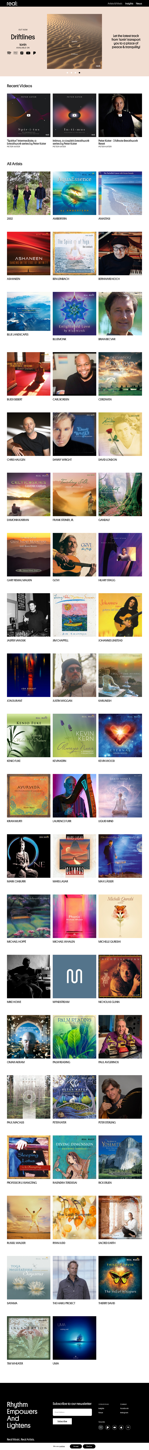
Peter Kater (13, 147)
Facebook (124, 1408)
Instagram (124, 1412)
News (139, 3)
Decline (89, 1446)
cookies (62, 1446)
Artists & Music (115, 3)
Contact (123, 1404)
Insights (129, 3)
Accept (75, 1446)
